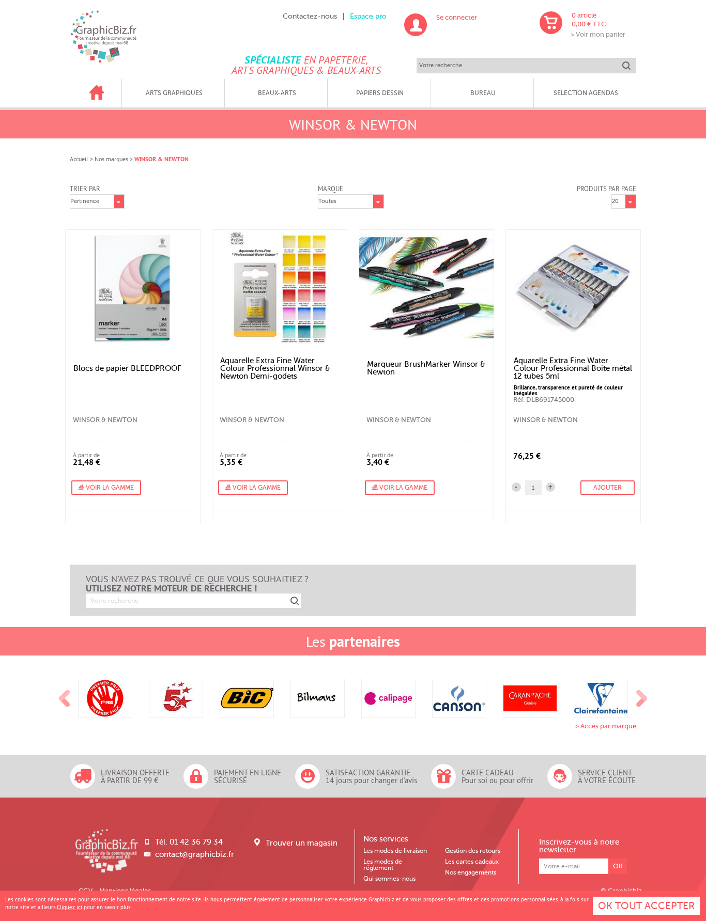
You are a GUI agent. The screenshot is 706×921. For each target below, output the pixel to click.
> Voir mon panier (598, 34)
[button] (550, 487)
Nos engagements (470, 872)
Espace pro (368, 16)
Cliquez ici (69, 907)
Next (641, 698)
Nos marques (111, 159)
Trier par (85, 188)
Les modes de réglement (382, 864)
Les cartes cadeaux (472, 861)
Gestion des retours (472, 850)
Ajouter (607, 487)
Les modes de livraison (395, 850)
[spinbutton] (533, 487)
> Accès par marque (605, 726)
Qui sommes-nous (389, 878)
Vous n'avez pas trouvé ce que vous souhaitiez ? (197, 583)
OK (618, 866)
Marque (330, 188)
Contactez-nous (310, 16)
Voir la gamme (109, 487)
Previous (64, 698)
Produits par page (606, 188)
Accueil (79, 159)
